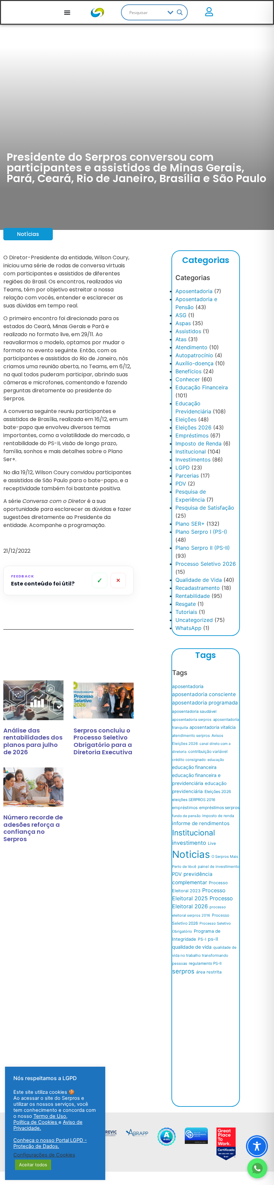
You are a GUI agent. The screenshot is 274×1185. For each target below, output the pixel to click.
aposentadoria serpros (192, 719)
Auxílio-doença (194, 363)
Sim (100, 580)
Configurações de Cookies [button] (44, 1155)
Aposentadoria (194, 291)
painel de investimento (218, 866)
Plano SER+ (190, 523)
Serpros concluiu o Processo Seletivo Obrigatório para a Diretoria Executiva (103, 741)
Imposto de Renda (198, 443)
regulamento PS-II (205, 963)
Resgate (185, 604)
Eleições (185, 419)
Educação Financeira (201, 387)
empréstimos (184, 807)
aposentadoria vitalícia (212, 727)
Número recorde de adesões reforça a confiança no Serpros (33, 828)
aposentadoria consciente (204, 694)
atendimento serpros (191, 735)
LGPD (182, 467)
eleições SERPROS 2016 (193, 799)
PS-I (202, 939)
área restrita (209, 971)
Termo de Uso (49, 1116)
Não (118, 580)
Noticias (191, 854)
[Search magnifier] (179, 12)
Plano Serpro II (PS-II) (202, 547)
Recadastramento (197, 587)
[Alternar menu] (67, 12)
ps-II (213, 939)
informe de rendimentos (201, 823)
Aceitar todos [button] (33, 1164)
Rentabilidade (192, 595)
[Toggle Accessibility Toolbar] (257, 1146)
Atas (180, 339)
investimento (189, 842)
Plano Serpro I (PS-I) (201, 531)
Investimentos (193, 459)
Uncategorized (194, 620)
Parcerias (187, 475)
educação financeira (194, 767)
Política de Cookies (35, 1122)
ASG (180, 315)
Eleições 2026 (193, 427)
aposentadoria (187, 686)
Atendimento (191, 347)
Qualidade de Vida (198, 579)
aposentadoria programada (205, 702)
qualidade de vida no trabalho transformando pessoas (204, 955)
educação (216, 760)
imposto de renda (218, 815)
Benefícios (188, 371)
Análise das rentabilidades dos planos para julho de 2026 (32, 741)
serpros (183, 971)
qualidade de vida (192, 947)
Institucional (190, 451)
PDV (180, 483)
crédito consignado (189, 759)
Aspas (183, 323)
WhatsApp (188, 628)
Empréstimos (192, 435)
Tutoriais (186, 612)
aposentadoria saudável (194, 711)
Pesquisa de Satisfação (204, 507)
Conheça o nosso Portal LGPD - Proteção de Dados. (50, 1143)
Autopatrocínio (194, 355)
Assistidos (188, 331)
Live (212, 843)
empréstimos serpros (219, 807)
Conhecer (187, 379)
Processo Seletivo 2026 (205, 563)
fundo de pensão (186, 816)
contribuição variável (208, 751)
